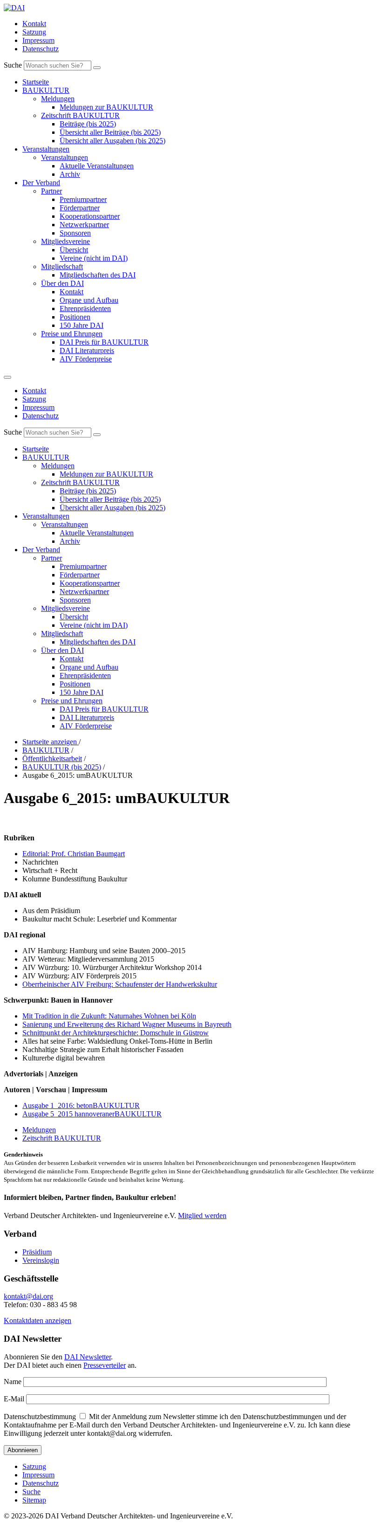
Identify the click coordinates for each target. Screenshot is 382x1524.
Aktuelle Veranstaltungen (97, 166)
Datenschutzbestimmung (40, 1416)
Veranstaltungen (45, 149)
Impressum (38, 40)
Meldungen (58, 99)
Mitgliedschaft (62, 266)
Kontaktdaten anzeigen (37, 1320)
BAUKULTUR (45, 90)
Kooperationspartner (90, 216)
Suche (13, 65)
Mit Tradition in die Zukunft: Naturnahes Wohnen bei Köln (109, 1016)
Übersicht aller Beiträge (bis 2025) (110, 132)
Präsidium (37, 1252)
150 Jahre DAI (81, 325)
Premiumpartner (83, 199)
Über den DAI (62, 283)
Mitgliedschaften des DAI (98, 275)
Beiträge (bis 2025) (88, 124)
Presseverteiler (104, 1365)
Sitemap (34, 1500)
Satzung (34, 32)
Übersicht (74, 250)
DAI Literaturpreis (87, 350)
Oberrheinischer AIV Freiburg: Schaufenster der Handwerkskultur (119, 984)
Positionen (75, 317)
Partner (51, 191)
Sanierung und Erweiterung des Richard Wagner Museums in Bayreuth (127, 1024)
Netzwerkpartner (84, 225)
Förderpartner (80, 208)
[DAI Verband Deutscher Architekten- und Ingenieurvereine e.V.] (14, 8)
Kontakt (34, 24)
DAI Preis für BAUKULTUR (104, 342)
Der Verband (41, 183)
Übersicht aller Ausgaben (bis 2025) (112, 141)
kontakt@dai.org (28, 1296)
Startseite (35, 82)
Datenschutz (40, 49)
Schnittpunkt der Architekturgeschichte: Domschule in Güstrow (115, 1033)
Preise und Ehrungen (71, 334)
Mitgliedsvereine (65, 241)
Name (12, 1381)
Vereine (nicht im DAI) (94, 258)
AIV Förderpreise (86, 359)
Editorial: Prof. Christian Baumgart (73, 854)
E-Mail (14, 1399)
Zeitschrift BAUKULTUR (80, 115)
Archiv (70, 174)
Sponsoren (75, 233)
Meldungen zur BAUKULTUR (106, 107)
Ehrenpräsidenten (85, 308)
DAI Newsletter (87, 1357)
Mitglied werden (202, 1215)
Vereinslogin (40, 1260)
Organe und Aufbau (89, 300)
